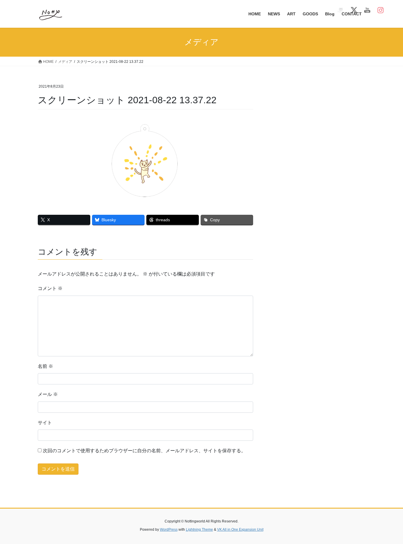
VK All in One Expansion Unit (240, 529)
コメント (50, 288)
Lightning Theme (199, 529)
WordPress (169, 529)
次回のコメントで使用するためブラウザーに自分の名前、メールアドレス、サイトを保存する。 (144, 450)
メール (48, 394)
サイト (45, 422)
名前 (45, 366)
